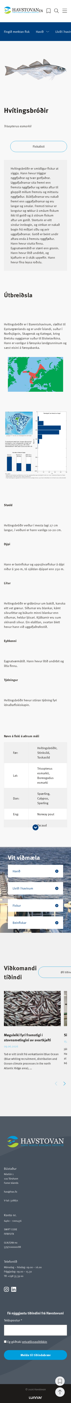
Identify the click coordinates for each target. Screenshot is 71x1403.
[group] (32, 1034)
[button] (64, 1084)
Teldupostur (13, 1320)
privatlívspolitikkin (34, 1341)
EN (41, 11)
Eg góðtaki (27, 1342)
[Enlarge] (58, 362)
